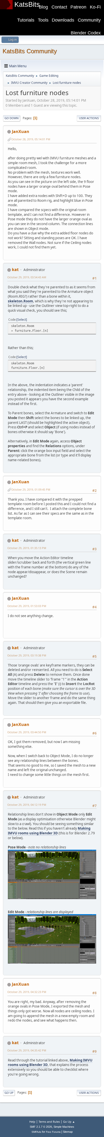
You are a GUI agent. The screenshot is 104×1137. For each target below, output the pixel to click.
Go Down (12, 118)
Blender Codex (86, 32)
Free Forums (53, 1131)
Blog (43, 7)
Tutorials (25, 20)
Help (32, 1121)
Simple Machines (64, 1126)
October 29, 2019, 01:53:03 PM (26, 606)
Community (89, 20)
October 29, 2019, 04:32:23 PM (26, 992)
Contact (59, 7)
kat (15, 269)
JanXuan (20, 131)
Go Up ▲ (69, 1121)
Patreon (78, 7)
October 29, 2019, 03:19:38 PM (26, 655)
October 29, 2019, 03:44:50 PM (26, 732)
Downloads (63, 20)
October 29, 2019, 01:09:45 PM (30, 489)
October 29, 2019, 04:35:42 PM (26, 1050)
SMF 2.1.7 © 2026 (41, 1126)
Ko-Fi (95, 7)
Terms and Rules (49, 1121)
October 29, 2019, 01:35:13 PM (26, 548)
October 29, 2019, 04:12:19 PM (26, 805)
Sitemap (68, 1131)
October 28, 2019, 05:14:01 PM (30, 139)
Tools (43, 20)
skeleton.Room (20, 301)
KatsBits (27, 4)
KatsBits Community (30, 51)
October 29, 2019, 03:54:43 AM (26, 277)
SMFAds (36, 1131)
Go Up (9, 1093)
